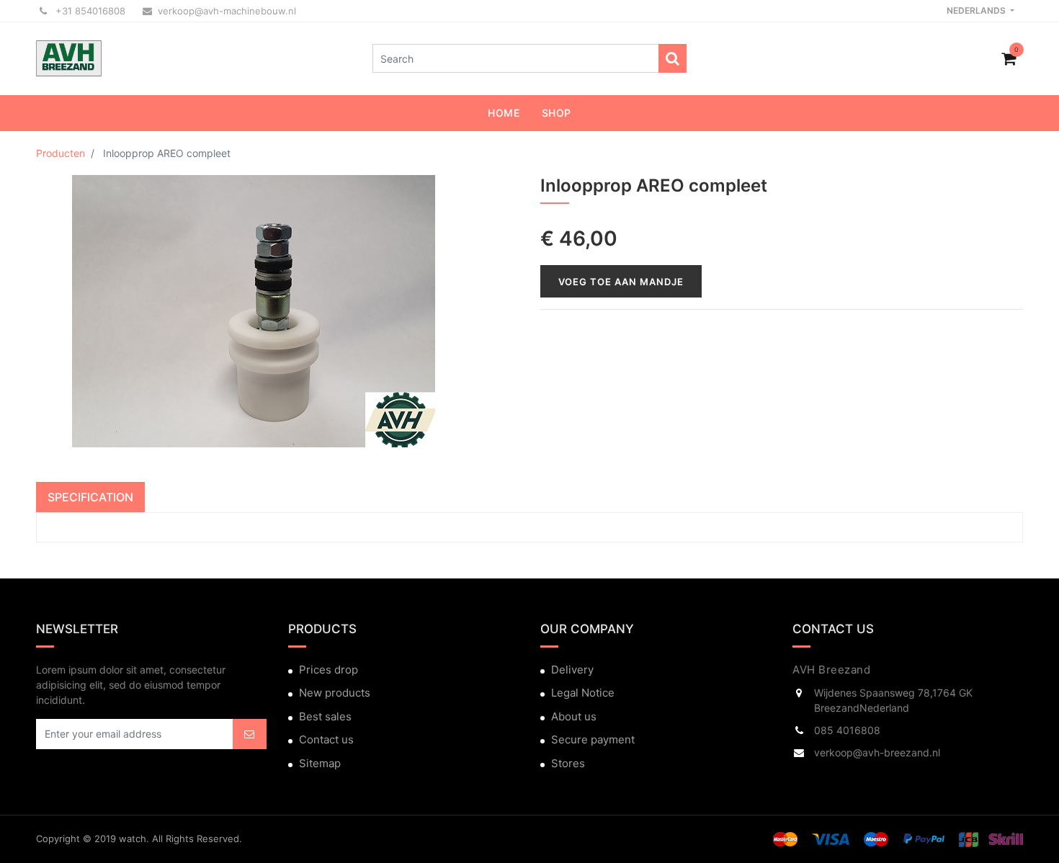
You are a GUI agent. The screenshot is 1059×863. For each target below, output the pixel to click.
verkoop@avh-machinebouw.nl (227, 11)
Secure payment (593, 739)
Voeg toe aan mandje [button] (621, 281)
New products (334, 692)
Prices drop (328, 669)
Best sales (325, 716)
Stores (568, 763)
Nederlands (977, 10)
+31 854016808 (89, 11)
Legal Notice (583, 692)
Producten (60, 153)
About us (573, 716)
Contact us (326, 739)
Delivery (572, 669)
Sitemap (320, 763)
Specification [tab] (90, 497)
